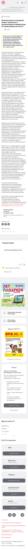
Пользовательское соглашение (11, 522)
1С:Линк (4, 428)
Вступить (14, 494)
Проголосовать (14, 405)
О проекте (4, 520)
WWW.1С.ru (5, 426)
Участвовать (14, 467)
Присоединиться (14, 480)
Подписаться (14, 453)
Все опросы (14, 410)
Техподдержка (6, 537)
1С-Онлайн (5, 431)
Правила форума (6, 534)
